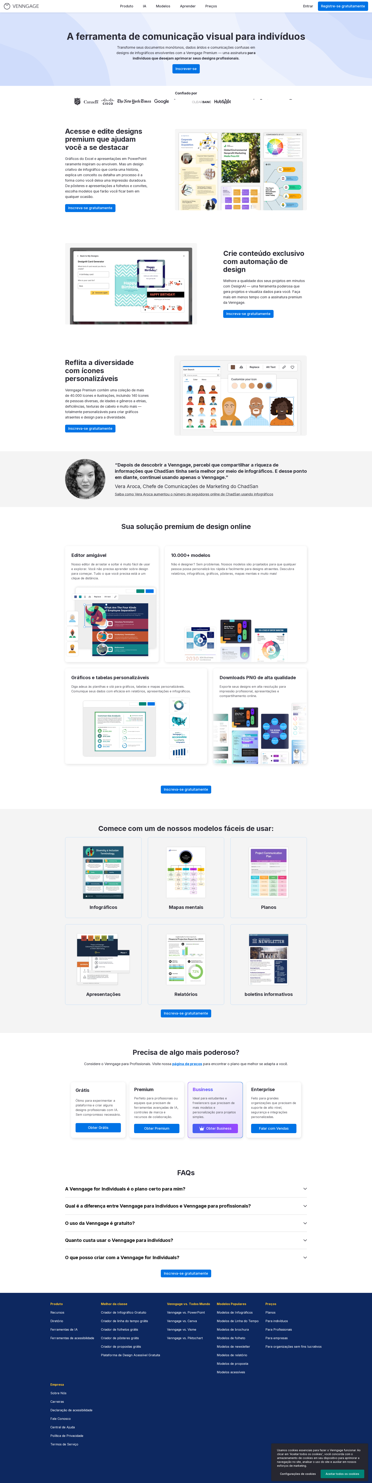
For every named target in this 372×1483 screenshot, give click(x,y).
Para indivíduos (276, 1321)
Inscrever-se (186, 69)
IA (144, 6)
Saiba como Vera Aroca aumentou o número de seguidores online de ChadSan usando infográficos (194, 494)
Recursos (57, 1312)
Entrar (308, 6)
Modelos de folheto (231, 1338)
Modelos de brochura (233, 1329)
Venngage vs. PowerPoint (186, 1312)
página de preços (187, 1064)
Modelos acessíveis (231, 1372)
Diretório (56, 1321)
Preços (211, 6)
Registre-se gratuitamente (343, 6)
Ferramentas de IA (64, 1329)
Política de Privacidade (66, 1436)
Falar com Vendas (274, 1128)
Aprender (188, 6)
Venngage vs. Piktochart (185, 1338)
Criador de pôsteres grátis (120, 1338)
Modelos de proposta (232, 1364)
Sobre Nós (58, 1393)
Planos (270, 1312)
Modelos (163, 6)
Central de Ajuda (62, 1427)
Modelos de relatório (232, 1355)
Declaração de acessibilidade (71, 1410)
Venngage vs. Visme (181, 1329)
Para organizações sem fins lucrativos (293, 1346)
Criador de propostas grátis (121, 1346)
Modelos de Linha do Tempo (238, 1321)
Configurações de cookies (298, 1473)
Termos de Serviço (64, 1444)
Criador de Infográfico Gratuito (123, 1312)
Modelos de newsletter (233, 1346)
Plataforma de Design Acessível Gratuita (130, 1355)
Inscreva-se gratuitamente (90, 208)
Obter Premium (156, 1128)
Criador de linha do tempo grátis (124, 1321)
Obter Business (219, 1128)
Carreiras (57, 1402)
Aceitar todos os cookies (342, 1473)
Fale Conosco (60, 1419)
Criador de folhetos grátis (119, 1329)
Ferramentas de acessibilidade (72, 1338)
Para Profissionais (278, 1329)
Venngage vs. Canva (182, 1321)
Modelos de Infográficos (235, 1312)
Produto (126, 6)
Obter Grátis (98, 1128)
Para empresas (276, 1338)
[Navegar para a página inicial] (21, 6)
